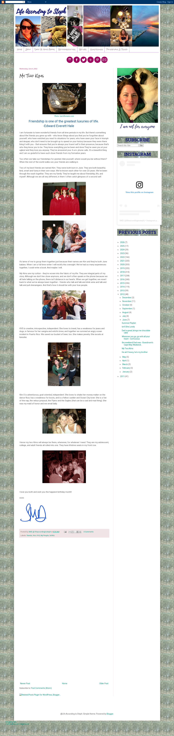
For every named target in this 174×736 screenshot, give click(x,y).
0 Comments (89, 532)
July (124, 316)
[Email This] (70, 532)
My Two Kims (127, 348)
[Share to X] (75, 532)
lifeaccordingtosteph (135, 220)
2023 (122, 253)
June (124, 320)
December (127, 297)
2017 (122, 276)
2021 (122, 261)
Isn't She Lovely (128, 327)
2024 (122, 250)
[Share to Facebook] (77, 532)
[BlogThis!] (72, 532)
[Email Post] (65, 532)
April (124, 360)
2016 (122, 279)
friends (29, 535)
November (127, 301)
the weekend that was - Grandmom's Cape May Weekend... (137, 343)
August (125, 312)
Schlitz (52, 535)
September (127, 308)
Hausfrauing (96, 49)
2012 (122, 294)
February (126, 368)
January (126, 372)
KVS (38, 535)
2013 (122, 290)
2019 (122, 268)
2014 (122, 287)
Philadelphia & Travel (117, 49)
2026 (122, 242)
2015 (122, 283)
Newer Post (25, 683)
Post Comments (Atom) (41, 688)
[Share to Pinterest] (80, 532)
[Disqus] (64, 575)
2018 (122, 272)
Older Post (103, 683)
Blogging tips (10, 722)
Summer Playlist (129, 323)
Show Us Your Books (45, 49)
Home (19, 49)
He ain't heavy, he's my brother (135, 352)
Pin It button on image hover (17, 724)
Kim (34, 535)
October (126, 305)
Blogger (110, 714)
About (28, 49)
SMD (121, 220)
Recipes (83, 49)
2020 (122, 264)
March (125, 364)
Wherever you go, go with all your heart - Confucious (136, 337)
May (124, 357)
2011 (122, 376)
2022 (122, 257)
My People (45, 535)
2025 (122, 246)
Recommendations (67, 49)
